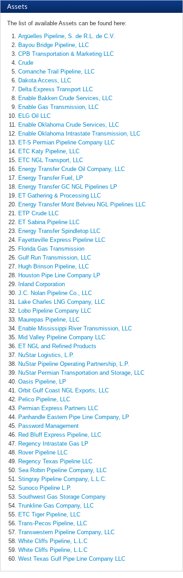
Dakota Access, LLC (44, 80)
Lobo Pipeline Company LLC (54, 310)
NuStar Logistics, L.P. (46, 355)
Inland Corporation (41, 284)
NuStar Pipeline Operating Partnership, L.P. (73, 364)
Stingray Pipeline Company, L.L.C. (62, 479)
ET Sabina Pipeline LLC (49, 222)
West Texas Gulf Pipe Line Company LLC (71, 558)
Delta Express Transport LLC (55, 89)
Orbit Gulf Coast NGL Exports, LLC (63, 390)
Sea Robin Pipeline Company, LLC (62, 470)
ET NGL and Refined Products (57, 346)
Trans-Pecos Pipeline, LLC (52, 523)
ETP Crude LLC (38, 213)
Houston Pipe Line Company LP (59, 275)
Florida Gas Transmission (51, 248)
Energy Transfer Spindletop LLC (59, 231)
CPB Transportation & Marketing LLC (66, 53)
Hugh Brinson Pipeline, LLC (53, 266)
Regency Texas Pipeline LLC (55, 461)
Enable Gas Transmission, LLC (58, 107)
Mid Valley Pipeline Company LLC (61, 337)
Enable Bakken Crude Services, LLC (65, 98)
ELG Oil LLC (34, 115)
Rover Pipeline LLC (43, 452)
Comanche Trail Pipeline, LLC (56, 71)
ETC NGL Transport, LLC (50, 160)
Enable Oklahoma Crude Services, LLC (68, 124)
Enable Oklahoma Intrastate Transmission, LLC (79, 133)
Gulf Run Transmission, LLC (54, 257)
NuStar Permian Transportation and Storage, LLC (81, 372)
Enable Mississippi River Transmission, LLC (75, 328)
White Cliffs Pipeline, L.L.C (53, 541)
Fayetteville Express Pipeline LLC (61, 240)
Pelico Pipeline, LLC (44, 399)
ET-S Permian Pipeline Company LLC (66, 142)
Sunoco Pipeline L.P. (45, 488)
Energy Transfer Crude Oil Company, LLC (71, 169)
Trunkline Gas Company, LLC (56, 505)
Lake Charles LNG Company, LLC (61, 302)
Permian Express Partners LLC (58, 408)
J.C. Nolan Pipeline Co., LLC (55, 293)
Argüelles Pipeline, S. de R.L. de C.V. (66, 36)
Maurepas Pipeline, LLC (49, 319)
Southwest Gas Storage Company (62, 496)
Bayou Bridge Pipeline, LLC (53, 45)
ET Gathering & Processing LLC (59, 195)
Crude (25, 62)
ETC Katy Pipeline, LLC (49, 151)
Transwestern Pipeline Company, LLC (66, 532)
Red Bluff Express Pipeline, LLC (59, 434)
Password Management (48, 426)
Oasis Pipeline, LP (42, 381)
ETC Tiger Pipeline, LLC (49, 514)
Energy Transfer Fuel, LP (50, 178)
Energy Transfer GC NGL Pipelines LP (67, 186)
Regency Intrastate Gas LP (53, 443)
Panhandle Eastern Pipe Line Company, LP (73, 417)
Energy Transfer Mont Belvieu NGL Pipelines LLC (82, 204)
